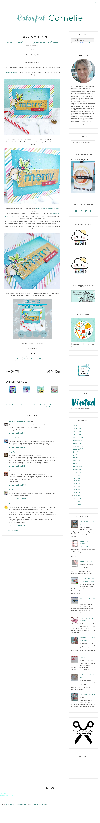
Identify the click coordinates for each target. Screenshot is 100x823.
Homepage (4, 793)
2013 (76, 498)
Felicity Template (21, 804)
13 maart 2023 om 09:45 (17, 433)
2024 (76, 431)
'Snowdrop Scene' (11, 72)
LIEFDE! (83, 658)
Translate (87, 43)
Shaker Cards (52, 43)
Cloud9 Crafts (45, 41)
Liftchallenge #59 (87, 695)
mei (74, 458)
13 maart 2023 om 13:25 (17, 466)
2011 (76, 504)
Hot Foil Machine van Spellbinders (47, 209)
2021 (76, 475)
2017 (76, 487)
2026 (76, 426)
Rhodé (11, 490)
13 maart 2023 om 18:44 (17, 499)
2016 (76, 490)
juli (74, 452)
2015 (76, 492)
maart (75, 463)
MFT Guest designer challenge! (84, 543)
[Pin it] (40, 358)
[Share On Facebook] (25, 358)
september (77, 446)
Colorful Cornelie (11, 804)
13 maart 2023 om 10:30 (17, 447)
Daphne (12, 471)
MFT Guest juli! (86, 561)
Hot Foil (19, 43)
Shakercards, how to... (81, 160)
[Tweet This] (17, 358)
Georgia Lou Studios (40, 804)
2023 (76, 434)
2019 (76, 481)
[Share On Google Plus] (32, 358)
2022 (76, 472)
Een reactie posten (13, 530)
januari (76, 469)
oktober (76, 443)
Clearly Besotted (30, 41)
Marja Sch (12, 438)
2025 (76, 429)
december (77, 437)
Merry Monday (40, 43)
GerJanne (12, 504)
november (77, 440)
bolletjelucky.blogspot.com (19, 421)
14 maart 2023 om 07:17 (17, 525)
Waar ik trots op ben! (7, 796)
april (75, 461)
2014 (76, 495)
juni (74, 455)
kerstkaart (28, 43)
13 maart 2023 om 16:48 (17, 485)
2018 (76, 484)
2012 (76, 501)
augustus (76, 449)
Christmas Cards (15, 41)
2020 (76, 478)
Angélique (13, 452)
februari (76, 466)
